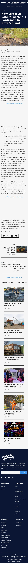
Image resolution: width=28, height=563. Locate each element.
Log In (3, 489)
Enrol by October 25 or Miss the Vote (12, 413)
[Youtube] (12, 477)
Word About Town (19, 494)
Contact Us (19, 522)
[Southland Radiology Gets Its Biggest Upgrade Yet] (14, 375)
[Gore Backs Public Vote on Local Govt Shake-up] (14, 348)
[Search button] (25, 2)
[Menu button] (2, 2)
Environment (4, 537)
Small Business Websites (14, 561)
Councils (17, 506)
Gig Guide (3, 525)
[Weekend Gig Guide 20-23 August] (14, 429)
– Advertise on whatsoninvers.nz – (14, 103)
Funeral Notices (19, 491)
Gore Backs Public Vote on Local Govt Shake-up (13, 359)
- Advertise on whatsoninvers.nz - (14, 6)
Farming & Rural (5, 535)
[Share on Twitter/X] (8, 236)
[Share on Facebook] (4, 236)
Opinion (17, 508)
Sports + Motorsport (20, 499)
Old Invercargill (5, 542)
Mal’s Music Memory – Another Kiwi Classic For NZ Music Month (20, 266)
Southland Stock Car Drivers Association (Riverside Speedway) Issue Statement (9, 250)
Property (3, 522)
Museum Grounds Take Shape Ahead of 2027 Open (13, 332)
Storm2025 (17, 511)
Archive (17, 513)
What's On (17, 504)
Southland (17, 489)
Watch (16, 496)
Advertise (18, 525)
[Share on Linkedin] (12, 236)
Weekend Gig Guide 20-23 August (12, 440)
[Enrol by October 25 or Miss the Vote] (14, 402)
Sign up (3, 486)
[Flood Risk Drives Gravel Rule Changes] (14, 294)
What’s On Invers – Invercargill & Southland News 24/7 (14, 557)
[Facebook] (2, 477)
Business (3, 532)
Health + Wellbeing (6, 540)
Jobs (2, 527)
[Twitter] (6, 477)
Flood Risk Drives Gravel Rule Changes (13, 305)
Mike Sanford (10, 50)
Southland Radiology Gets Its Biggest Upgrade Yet (13, 386)
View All (21, 282)
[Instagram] (9, 477)
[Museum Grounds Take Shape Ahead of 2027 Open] (14, 321)
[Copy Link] (16, 236)
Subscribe (23, 473)
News (3, 10)
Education (3, 547)
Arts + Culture (4, 545)
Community (4, 530)
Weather (17, 501)
